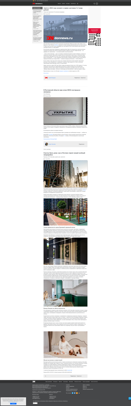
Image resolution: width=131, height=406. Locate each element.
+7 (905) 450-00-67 (35, 397)
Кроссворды (65, 381)
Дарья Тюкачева (52, 144)
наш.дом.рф (69, 370)
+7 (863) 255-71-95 (35, 396)
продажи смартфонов (64, 71)
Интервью (68, 3)
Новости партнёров (86, 381)
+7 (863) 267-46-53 (52, 397)
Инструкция (55, 381)
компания (56, 45)
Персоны (60, 381)
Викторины (71, 381)
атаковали (51, 134)
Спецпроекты (73, 3)
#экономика (46, 73)
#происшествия (47, 139)
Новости (59, 3)
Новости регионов (94, 381)
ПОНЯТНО (13, 403)
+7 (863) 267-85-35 (52, 396)
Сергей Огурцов (51, 77)
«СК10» (84, 190)
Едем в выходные (49, 381)
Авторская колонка (77, 381)
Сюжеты (63, 3)
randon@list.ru (51, 398)
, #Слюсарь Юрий (53, 139)
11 (64, 135)
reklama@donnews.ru (36, 398)
